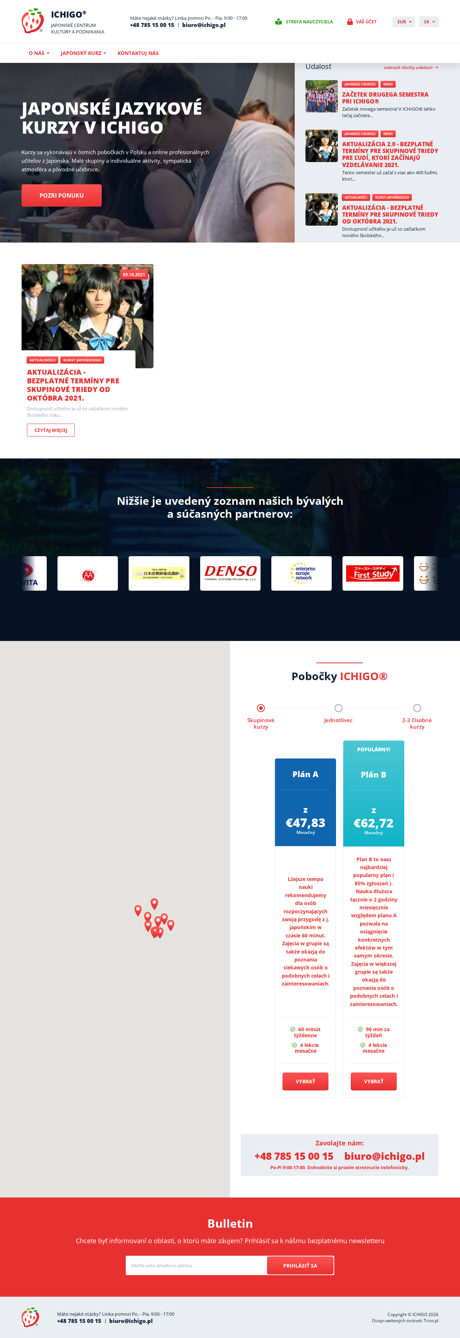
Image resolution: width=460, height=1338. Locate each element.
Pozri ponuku (62, 195)
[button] (154, 904)
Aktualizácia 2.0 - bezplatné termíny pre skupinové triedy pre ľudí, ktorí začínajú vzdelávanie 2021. (390, 154)
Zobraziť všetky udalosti (408, 67)
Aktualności (356, 197)
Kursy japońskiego (392, 197)
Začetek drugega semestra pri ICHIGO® (385, 98)
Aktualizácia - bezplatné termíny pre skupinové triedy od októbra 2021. (390, 214)
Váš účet (366, 22)
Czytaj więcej (50, 430)
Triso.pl (431, 1321)
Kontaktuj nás (138, 53)
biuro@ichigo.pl (204, 24)
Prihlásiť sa (300, 1265)
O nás (37, 53)
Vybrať (305, 1081)
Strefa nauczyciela (309, 22)
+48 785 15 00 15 (152, 24)
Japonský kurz (81, 53)
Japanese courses (360, 84)
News (388, 84)
